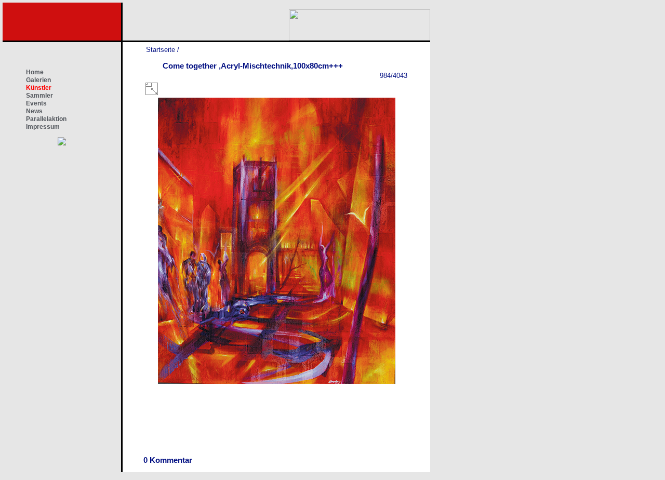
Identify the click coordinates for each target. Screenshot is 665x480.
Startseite (160, 50)
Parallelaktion (46, 119)
